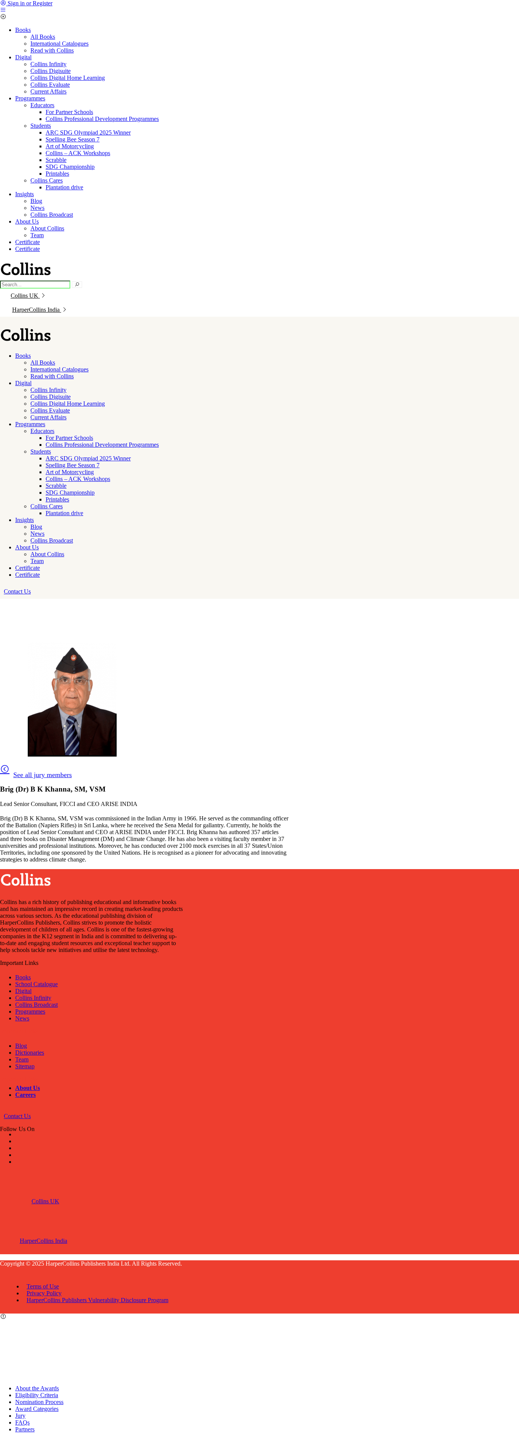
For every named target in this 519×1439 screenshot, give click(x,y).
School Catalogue (36, 984)
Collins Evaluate (50, 84)
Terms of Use (43, 1286)
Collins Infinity (48, 64)
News (37, 208)
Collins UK (24, 295)
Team (37, 235)
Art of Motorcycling (70, 146)
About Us (27, 221)
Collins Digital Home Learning (67, 78)
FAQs (22, 1422)
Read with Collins (52, 50)
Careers (25, 1095)
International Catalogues (59, 43)
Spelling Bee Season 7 (73, 139)
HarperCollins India (36, 309)
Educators (42, 105)
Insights (24, 194)
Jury (20, 1415)
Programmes (30, 98)
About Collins (47, 228)
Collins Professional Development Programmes (102, 119)
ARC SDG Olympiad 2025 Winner (88, 132)
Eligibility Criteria (36, 1395)
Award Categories (37, 1409)
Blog (36, 201)
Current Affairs (48, 91)
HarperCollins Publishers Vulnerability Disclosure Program (97, 1300)
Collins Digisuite (50, 71)
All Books (42, 36)
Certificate (27, 242)
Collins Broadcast (51, 214)
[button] (17, 591)
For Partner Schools (69, 112)
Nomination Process (39, 1402)
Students (40, 125)
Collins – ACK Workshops (78, 153)
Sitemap (25, 1066)
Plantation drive (64, 187)
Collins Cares (46, 180)
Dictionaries (29, 1052)
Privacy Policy (44, 1293)
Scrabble (56, 160)
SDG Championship (70, 166)
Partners (25, 1429)
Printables (57, 173)
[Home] (26, 343)
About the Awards (37, 1388)
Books (23, 30)
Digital (23, 57)
